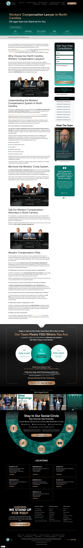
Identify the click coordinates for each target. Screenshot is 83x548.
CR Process (66, 517)
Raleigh (50, 510)
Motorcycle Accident (40, 512)
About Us (21, 2)
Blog (64, 510)
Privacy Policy (64, 73)
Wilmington (51, 514)
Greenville (51, 515)
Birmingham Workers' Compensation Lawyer (64, 101)
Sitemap (42, 542)
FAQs (63, 2)
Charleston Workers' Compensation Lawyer (63, 104)
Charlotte (51, 508)
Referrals (44, 4)
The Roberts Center (54, 2)
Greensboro (52, 512)
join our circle (41, 435)
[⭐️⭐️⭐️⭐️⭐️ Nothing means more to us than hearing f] (58, 402)
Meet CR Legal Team (68, 521)
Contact (63, 4)
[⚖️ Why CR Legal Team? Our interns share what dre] (41, 402)
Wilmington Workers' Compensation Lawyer (64, 119)
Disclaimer (45, 542)
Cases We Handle (31, 2)
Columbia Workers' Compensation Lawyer (63, 109)
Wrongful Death (38, 514)
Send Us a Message (65, 82)
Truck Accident (38, 510)
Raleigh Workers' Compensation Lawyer (63, 117)
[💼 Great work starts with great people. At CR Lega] (74, 402)
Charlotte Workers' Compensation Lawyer (63, 106)
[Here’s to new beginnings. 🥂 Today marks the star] (8, 402)
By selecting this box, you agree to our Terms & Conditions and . (64, 73)
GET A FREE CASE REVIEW (15, 27)
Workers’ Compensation (40, 519)
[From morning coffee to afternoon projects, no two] (25, 402)
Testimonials (36, 4)
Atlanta (50, 517)
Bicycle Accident (39, 517)
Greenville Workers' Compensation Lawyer (63, 114)
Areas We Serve (43, 2)
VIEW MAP (12, 474)
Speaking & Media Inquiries (67, 519)
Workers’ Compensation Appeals (62, 94)
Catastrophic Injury (39, 515)
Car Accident (38, 508)
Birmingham (52, 519)
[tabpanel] (65, 143)
